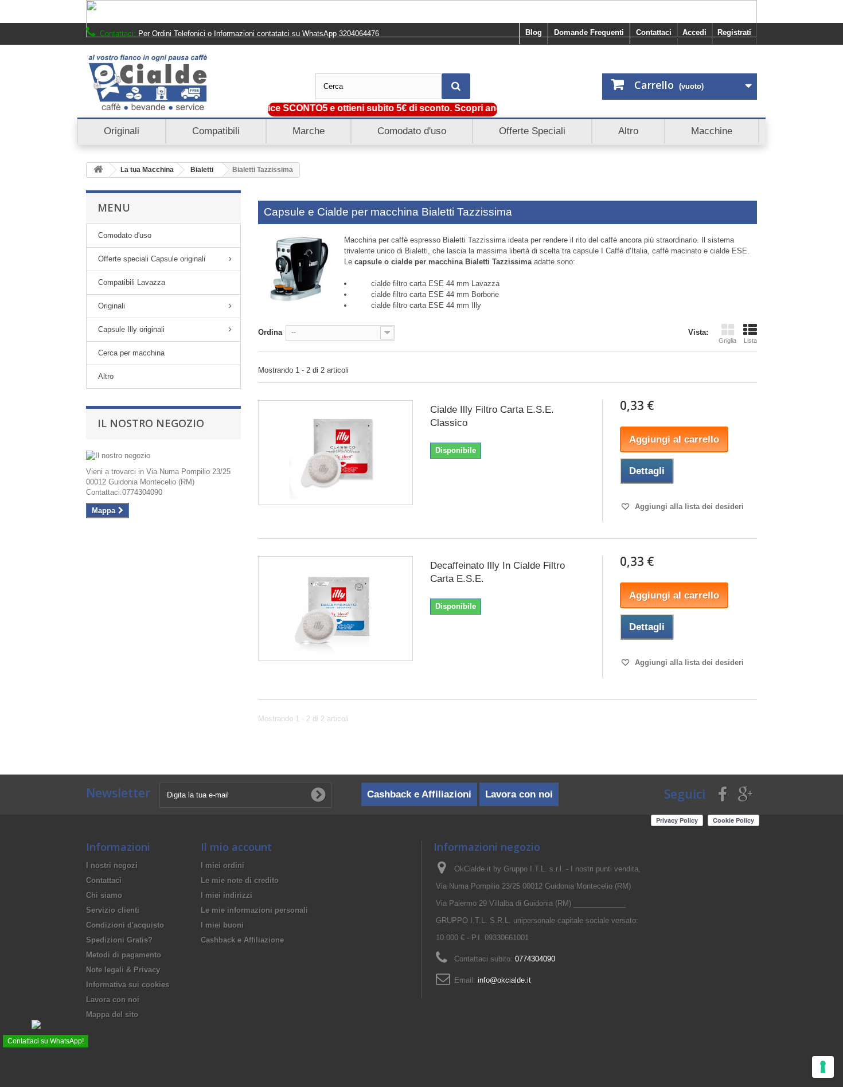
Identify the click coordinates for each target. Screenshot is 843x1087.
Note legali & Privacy (123, 969)
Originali (111, 306)
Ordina (270, 332)
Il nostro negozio (150, 423)
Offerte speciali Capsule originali (151, 259)
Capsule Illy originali (131, 329)
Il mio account (236, 847)
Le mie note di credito (240, 880)
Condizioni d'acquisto (125, 925)
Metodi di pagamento (123, 955)
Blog (533, 32)
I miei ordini (222, 865)
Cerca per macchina (131, 353)
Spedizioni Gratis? (119, 940)
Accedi (694, 32)
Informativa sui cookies (127, 984)
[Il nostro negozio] (163, 456)
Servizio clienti (112, 910)
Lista (750, 340)
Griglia (727, 340)
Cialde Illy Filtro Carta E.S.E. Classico (492, 416)
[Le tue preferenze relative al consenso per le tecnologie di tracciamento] (823, 1067)
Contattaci (654, 32)
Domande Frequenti (589, 32)
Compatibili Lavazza (131, 282)
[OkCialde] (192, 82)
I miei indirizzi (226, 895)
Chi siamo (104, 895)
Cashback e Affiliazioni (419, 794)
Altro (106, 376)
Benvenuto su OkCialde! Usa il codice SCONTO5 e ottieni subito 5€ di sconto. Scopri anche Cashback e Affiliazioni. (349, 108)
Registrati (734, 32)
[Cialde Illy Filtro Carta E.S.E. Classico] (335, 452)
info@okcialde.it (504, 980)
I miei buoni (222, 925)
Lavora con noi (519, 794)
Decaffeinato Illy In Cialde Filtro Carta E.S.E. (497, 572)
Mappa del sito (112, 1014)
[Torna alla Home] (98, 170)
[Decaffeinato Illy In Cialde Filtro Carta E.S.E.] (335, 608)
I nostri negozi (112, 865)
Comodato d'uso (124, 235)
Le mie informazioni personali (254, 910)
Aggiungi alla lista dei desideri (688, 506)
